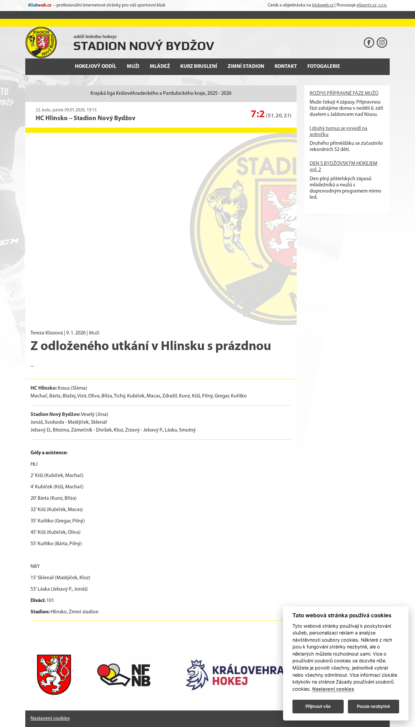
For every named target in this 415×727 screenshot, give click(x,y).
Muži (94, 333)
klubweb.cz (323, 5)
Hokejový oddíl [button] (95, 66)
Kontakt (286, 66)
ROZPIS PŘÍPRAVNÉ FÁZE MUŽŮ (344, 93)
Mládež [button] (160, 66)
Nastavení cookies (50, 718)
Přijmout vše (318, 706)
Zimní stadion (246, 66)
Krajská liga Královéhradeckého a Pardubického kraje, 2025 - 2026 (160, 93)
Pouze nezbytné (373, 706)
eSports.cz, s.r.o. (372, 5)
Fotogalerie (323, 66)
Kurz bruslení (198, 66)
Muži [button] (133, 66)
